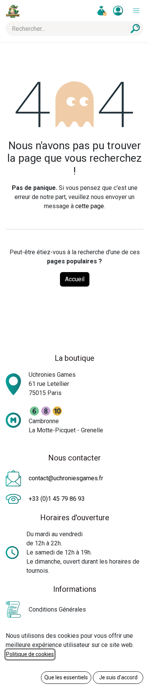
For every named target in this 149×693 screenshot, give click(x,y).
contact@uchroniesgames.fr (66, 478)
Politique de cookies (30, 654)
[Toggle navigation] (136, 10)
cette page (89, 206)
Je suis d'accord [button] (118, 677)
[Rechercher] (135, 28)
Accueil (74, 279)
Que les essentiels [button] (66, 677)
